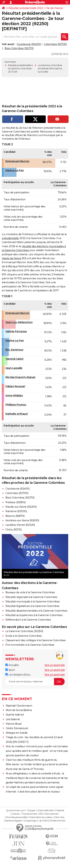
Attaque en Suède (16, 732)
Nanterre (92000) (16, 511)
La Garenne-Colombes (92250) (24, 631)
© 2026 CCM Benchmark (52, 820)
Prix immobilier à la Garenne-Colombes (29, 644)
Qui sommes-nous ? (16, 810)
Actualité (13, 665)
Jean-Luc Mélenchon (18, 322)
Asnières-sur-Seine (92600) (22, 520)
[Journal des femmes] (18, 836)
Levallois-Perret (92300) (20, 524)
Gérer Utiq (59, 817)
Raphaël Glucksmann (19, 705)
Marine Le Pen (14, 170)
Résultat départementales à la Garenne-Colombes (36, 610)
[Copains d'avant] (18, 851)
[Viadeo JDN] (51, 851)
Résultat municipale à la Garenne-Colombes (32, 601)
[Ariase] (18, 858)
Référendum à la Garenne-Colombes (28, 619)
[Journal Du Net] (18, 843)
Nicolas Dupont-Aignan (20, 377)
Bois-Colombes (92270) (19, 48)
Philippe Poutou (15, 404)
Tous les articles (29, 814)
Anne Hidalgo (14, 395)
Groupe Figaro (31, 820)
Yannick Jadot (14, 358)
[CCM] (51, 836)
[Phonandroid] (51, 858)
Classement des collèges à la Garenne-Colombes (35, 640)
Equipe (31, 810)
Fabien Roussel (15, 386)
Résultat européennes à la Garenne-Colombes (33, 615)
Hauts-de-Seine (11, 258)
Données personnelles (17, 817)
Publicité (59, 810)
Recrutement (52, 814)
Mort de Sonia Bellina (19, 710)
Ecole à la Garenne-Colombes (23, 635)
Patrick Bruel (14, 723)
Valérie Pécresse (16, 331)
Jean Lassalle (13, 368)
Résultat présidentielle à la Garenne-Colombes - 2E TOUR (20, 68)
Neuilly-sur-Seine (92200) (21, 506)
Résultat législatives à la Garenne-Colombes (32, 606)
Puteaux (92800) (15, 502)
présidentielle (10, 238)
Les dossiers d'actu (19, 674)
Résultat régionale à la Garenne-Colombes (31, 597)
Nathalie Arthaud (16, 413)
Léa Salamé (13, 719)
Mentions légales (13, 820)
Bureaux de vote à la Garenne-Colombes (30, 592)
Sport (11, 670)
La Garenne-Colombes (50, 65)
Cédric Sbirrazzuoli (17, 728)
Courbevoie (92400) (29, 44)
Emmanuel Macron (17, 161)
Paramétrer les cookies (41, 817)
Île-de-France (54, 8)
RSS (41, 814)
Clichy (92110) (13, 529)
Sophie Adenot (15, 714)
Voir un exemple (55, 665)
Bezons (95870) (14, 516)
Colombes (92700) (55, 44)
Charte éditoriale (45, 810)
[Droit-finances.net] (51, 843)
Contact (16, 814)
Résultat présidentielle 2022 (25, 8)
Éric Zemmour (14, 349)
